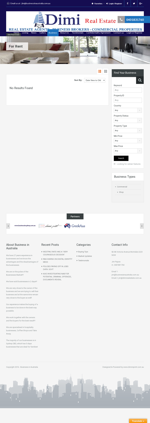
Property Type (120, 126)
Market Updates (85, 256)
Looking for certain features (128, 164)
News (33, 32)
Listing (25, 32)
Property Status (121, 116)
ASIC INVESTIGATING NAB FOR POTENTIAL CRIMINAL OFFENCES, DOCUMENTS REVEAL (57, 277)
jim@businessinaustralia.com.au (36, 3)
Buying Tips (83, 252)
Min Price (118, 136)
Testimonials (77, 32)
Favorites (98, 4)
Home (16, 32)
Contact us (119, 32)
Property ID (119, 95)
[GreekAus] (75, 225)
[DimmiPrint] (50, 225)
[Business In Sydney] (25, 225)
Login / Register (115, 4)
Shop (121, 192)
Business (53, 32)
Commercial (122, 187)
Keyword (118, 85)
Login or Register (134, 32)
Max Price (118, 146)
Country (117, 105)
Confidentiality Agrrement (98, 32)
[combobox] (128, 110)
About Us (64, 32)
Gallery (42, 32)
